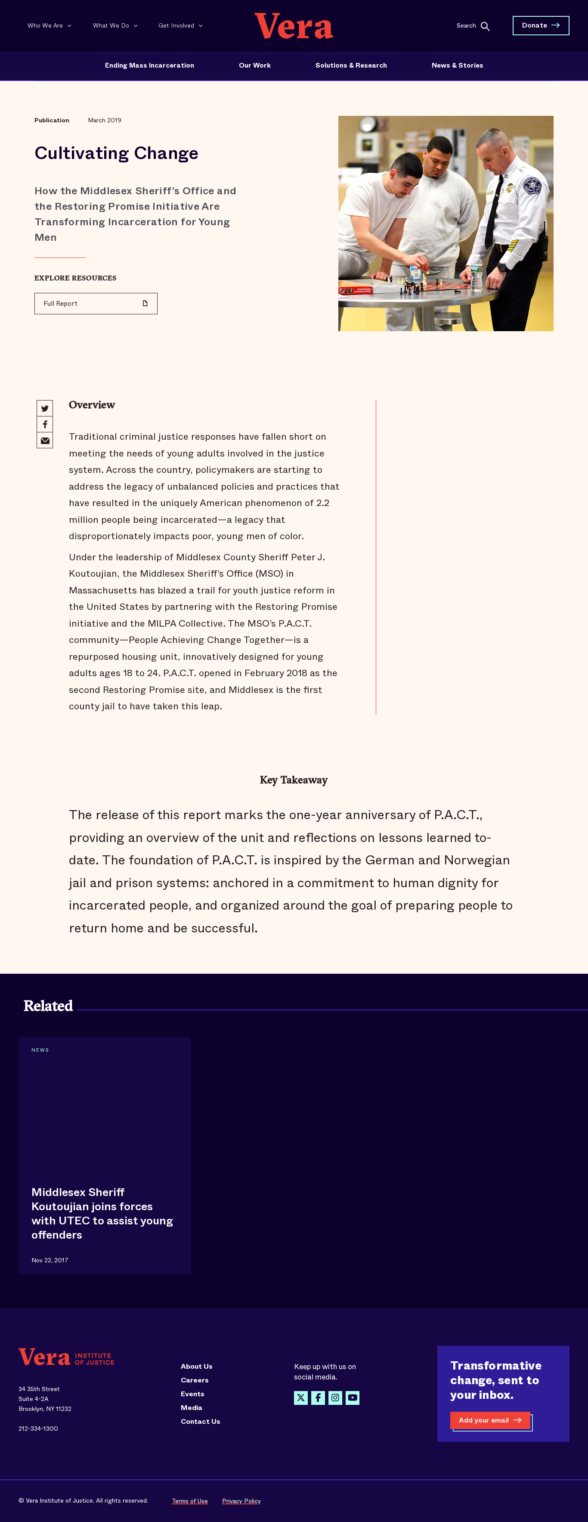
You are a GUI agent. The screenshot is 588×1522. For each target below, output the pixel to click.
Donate (534, 25)
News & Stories (457, 65)
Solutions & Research (351, 65)
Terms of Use (190, 1501)
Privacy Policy (241, 1501)
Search (466, 25)
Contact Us (200, 1421)
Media (191, 1407)
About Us (197, 1366)
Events (192, 1394)
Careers (195, 1380)
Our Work (255, 65)
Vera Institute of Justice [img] (294, 25)
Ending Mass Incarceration (149, 65)
